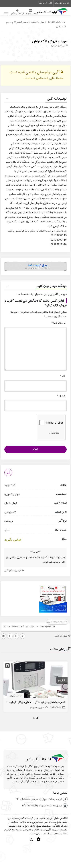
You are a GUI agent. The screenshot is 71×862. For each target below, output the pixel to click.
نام (62, 376)
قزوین (60, 680)
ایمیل (61, 396)
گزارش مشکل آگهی (13, 570)
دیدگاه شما (58, 323)
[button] (35, 99)
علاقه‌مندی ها (44, 3)
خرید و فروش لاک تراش (50, 41)
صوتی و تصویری (37, 22)
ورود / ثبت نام (61, 3)
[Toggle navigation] (6, 14)
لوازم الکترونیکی (53, 22)
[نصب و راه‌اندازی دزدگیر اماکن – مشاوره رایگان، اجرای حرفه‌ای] (35, 681)
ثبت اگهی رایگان (17, 13)
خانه (64, 22)
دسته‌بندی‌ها (31, 13)
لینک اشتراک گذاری (56, 622)
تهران (62, 45)
